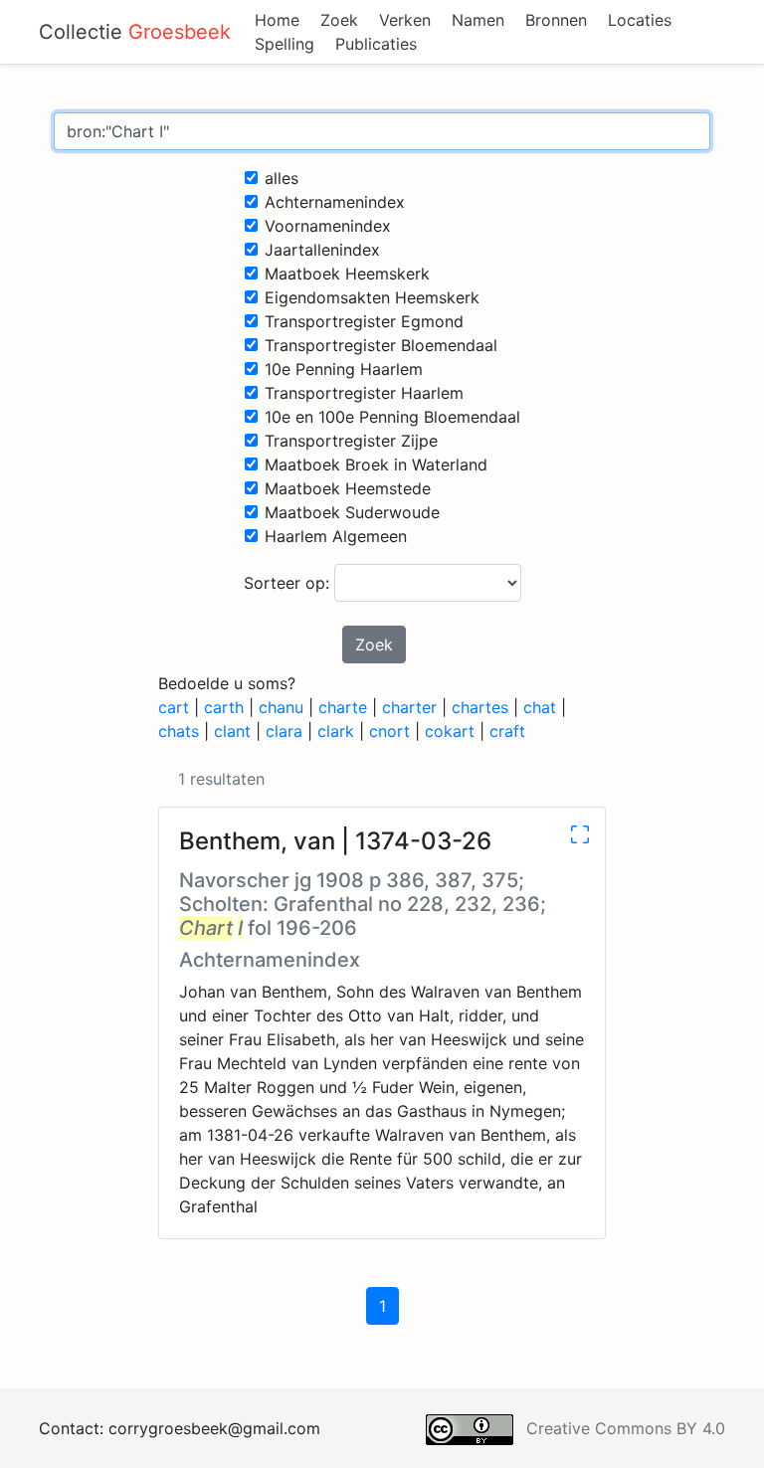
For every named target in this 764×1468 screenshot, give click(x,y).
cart (173, 707)
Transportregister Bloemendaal (381, 345)
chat (539, 707)
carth (224, 707)
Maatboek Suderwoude (352, 512)
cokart (450, 731)
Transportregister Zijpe (351, 441)
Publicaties (376, 44)
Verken (405, 20)
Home (277, 20)
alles (281, 178)
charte (342, 707)
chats (178, 731)
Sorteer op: (289, 583)
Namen (478, 20)
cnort (389, 731)
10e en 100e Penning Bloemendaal (392, 417)
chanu (281, 707)
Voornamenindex (328, 226)
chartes (480, 707)
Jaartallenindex (322, 250)
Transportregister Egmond (364, 321)
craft (507, 731)
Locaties (639, 20)
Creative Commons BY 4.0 (625, 1428)
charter (409, 707)
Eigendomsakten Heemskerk (372, 297)
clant (232, 731)
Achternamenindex (335, 202)
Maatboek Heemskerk (347, 273)
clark (335, 731)
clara (284, 731)
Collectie (135, 32)
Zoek (339, 20)
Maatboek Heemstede (348, 488)
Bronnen (556, 20)
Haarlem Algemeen (336, 536)
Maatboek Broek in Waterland (376, 464)
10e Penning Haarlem (344, 369)
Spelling (284, 44)
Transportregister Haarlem (364, 393)
